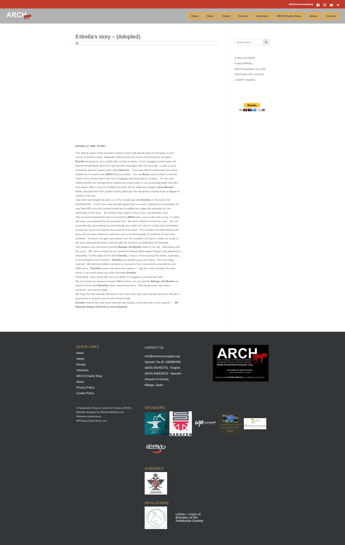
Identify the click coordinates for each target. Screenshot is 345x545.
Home (194, 16)
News (210, 16)
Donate (243, 16)
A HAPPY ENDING (244, 80)
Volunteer (262, 16)
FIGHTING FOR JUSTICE (249, 74)
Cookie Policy (85, 393)
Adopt (226, 16)
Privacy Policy (85, 387)
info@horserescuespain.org (301, 4)
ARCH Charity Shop (289, 16)
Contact (331, 16)
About (313, 16)
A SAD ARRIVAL (243, 63)
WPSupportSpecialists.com (91, 420)
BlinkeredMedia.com (112, 412)
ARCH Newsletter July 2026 (250, 69)
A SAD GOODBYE (244, 57)
